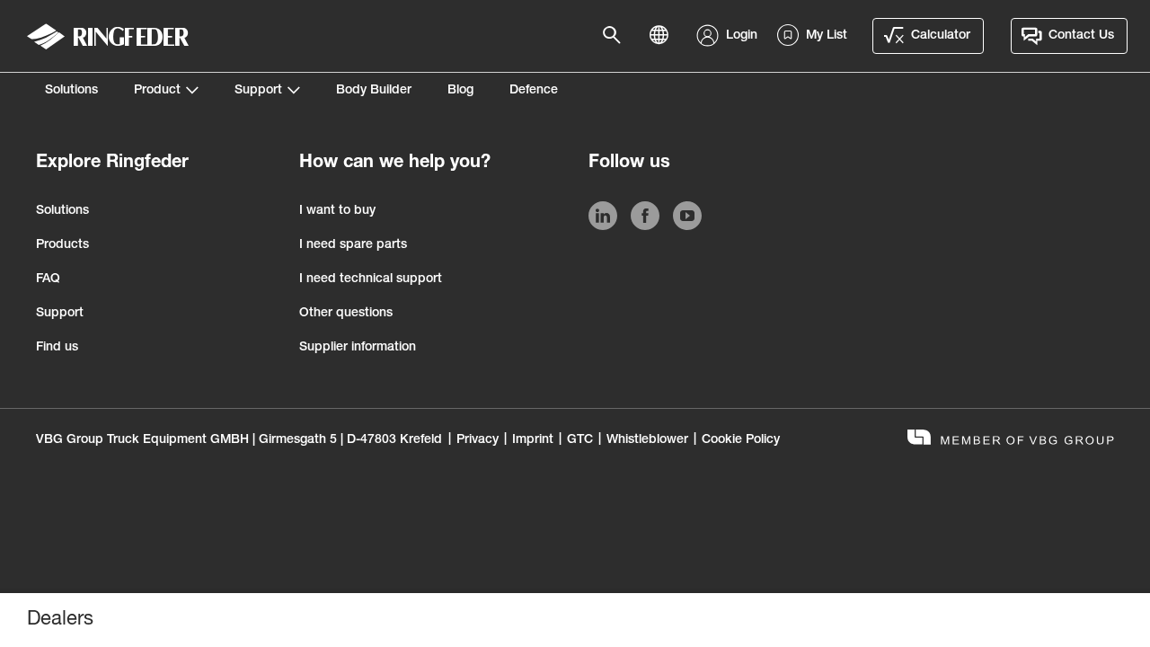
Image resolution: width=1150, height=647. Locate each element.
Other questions (346, 313)
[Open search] (617, 36)
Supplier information (357, 347)
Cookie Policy (741, 440)
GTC (580, 440)
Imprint (532, 440)
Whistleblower (647, 440)
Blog (460, 90)
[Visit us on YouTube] (687, 219)
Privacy (477, 440)
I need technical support (370, 279)
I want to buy (337, 211)
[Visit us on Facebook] (645, 219)
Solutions (71, 90)
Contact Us (1081, 36)
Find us (57, 347)
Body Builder (373, 90)
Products (62, 245)
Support (258, 90)
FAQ (48, 279)
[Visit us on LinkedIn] (602, 219)
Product (157, 90)
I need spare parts (353, 245)
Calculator (940, 36)
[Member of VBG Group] (1010, 440)
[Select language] (664, 36)
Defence (533, 90)
